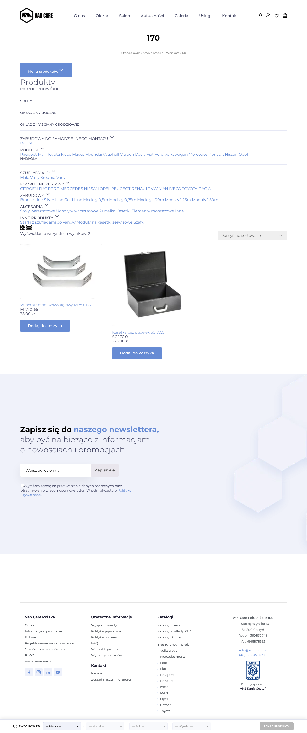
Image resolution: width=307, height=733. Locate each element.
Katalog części (168, 625)
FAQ (94, 643)
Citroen (127, 154)
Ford (159, 154)
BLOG (29, 655)
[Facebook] (29, 672)
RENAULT (140, 188)
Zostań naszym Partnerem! (112, 679)
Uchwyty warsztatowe (77, 211)
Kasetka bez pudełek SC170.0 (138, 332)
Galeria (181, 15)
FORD (53, 188)
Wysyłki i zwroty (104, 625)
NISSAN (91, 188)
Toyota (53, 154)
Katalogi (165, 617)
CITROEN (29, 188)
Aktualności (152, 15)
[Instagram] (39, 672)
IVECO (175, 188)
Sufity (26, 101)
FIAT (43, 188)
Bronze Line (31, 199)
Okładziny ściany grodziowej (50, 125)
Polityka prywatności (107, 631)
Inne (179, 211)
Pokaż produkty (277, 726)
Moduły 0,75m (122, 199)
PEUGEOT (120, 188)
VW (154, 188)
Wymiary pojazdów (106, 655)
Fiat (150, 154)
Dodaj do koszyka (45, 325)
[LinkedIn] (48, 672)
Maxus (78, 154)
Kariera (96, 673)
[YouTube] (58, 672)
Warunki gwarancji (106, 649)
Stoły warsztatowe (37, 211)
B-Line (26, 143)
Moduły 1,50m (205, 199)
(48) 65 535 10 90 (252, 655)
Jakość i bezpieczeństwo (45, 649)
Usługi (205, 15)
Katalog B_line (169, 637)
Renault (216, 154)
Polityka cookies (104, 637)
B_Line (30, 637)
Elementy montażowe (152, 211)
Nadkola (28, 159)
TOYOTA (189, 188)
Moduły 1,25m (178, 199)
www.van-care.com (40, 661)
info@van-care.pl (252, 650)
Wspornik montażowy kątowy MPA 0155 (55, 305)
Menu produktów (43, 71)
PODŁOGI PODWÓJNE (39, 89)
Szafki (139, 222)
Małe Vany (30, 177)
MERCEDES (71, 188)
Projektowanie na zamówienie (49, 643)
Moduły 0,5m (95, 199)
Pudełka (107, 211)
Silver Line (53, 199)
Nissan (231, 154)
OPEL (105, 188)
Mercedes (198, 154)
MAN (163, 188)
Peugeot (28, 154)
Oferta (102, 15)
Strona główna (130, 52)
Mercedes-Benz (172, 656)
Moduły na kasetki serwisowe (105, 222)
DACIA (204, 188)
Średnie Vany (53, 177)
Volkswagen (176, 154)
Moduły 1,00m (150, 199)
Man (42, 154)
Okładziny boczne (38, 113)
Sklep (124, 15)
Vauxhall (111, 154)
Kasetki (123, 211)
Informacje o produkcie (43, 631)
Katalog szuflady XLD (174, 631)
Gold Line (73, 199)
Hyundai (94, 154)
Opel (243, 154)
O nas (79, 15)
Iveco (66, 154)
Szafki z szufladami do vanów (48, 222)
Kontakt (230, 15)
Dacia (140, 154)
